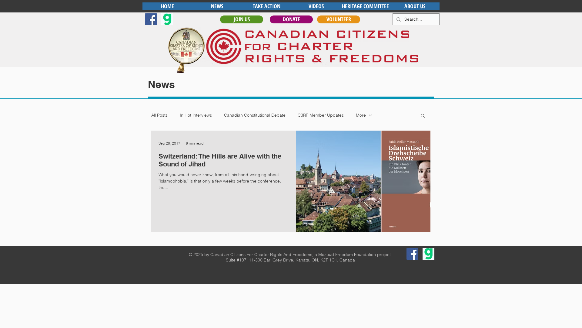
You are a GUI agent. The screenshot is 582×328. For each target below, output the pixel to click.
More (361, 115)
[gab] (167, 19)
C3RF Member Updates (321, 115)
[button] (423, 116)
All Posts (159, 115)
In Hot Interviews (196, 115)
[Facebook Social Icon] (151, 19)
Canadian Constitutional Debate (255, 115)
